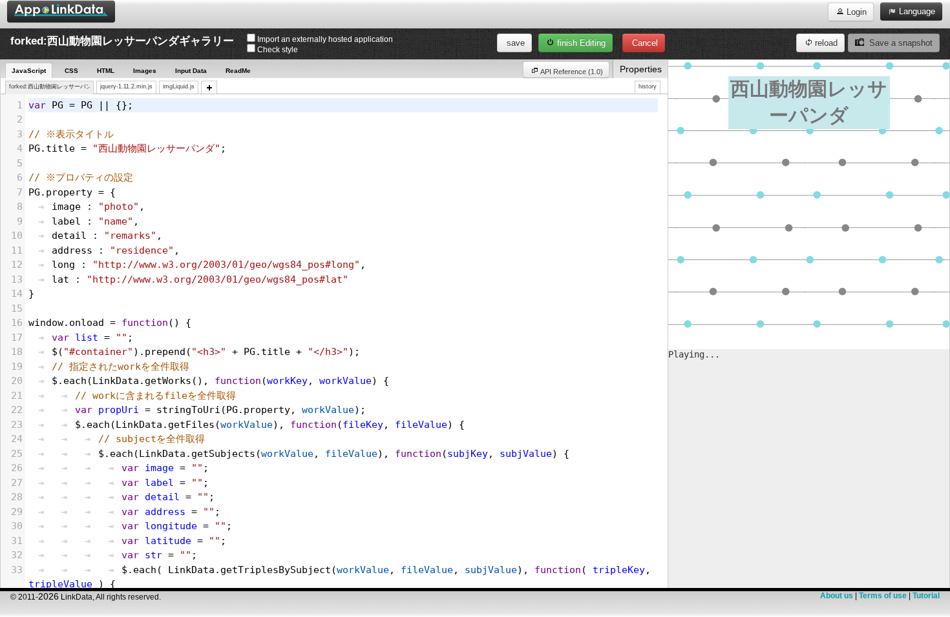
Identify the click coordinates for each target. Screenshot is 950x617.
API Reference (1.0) (570, 72)
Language (915, 11)
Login (855, 12)
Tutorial (926, 595)
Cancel (643, 43)
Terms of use (883, 595)
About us (836, 595)
